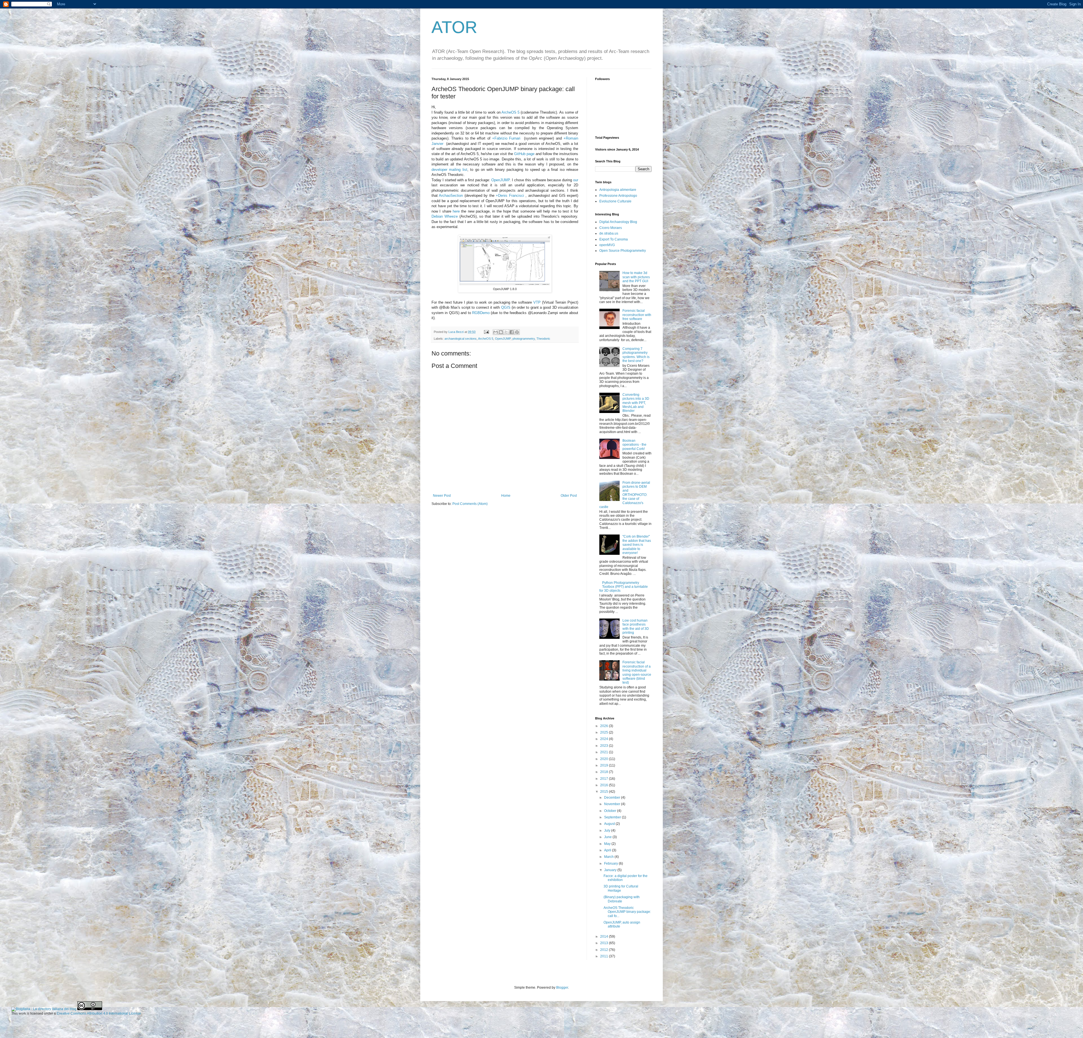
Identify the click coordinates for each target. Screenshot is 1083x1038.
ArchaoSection (451, 195)
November (612, 804)
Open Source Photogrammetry (622, 251)
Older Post (569, 496)
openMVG (607, 245)
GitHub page (524, 154)
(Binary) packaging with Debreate (622, 899)
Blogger (562, 988)
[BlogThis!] (501, 332)
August (610, 824)
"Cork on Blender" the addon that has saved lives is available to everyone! (636, 545)
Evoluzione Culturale (615, 201)
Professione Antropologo (618, 196)
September (613, 817)
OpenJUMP (500, 180)
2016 (604, 785)
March (609, 857)
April (608, 850)
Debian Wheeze (445, 216)
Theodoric (543, 338)
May (607, 844)
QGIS (505, 307)
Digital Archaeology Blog (618, 222)
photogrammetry (523, 338)
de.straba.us (608, 233)
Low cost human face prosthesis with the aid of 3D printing (635, 627)
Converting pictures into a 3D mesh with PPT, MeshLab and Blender (635, 403)
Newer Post (442, 496)
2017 (604, 779)
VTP (537, 302)
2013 (604, 943)
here (456, 211)
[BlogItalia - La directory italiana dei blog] (43, 1009)
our (575, 180)
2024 (604, 739)
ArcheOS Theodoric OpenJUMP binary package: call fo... (627, 912)
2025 (604, 732)
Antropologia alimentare (617, 190)
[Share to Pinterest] (517, 332)
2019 (604, 765)
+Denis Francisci (510, 195)
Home (505, 496)
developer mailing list (449, 169)
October (610, 811)
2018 (604, 772)
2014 (604, 936)
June (608, 837)
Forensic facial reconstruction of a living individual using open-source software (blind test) (636, 672)
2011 (604, 956)
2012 (604, 950)
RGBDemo (481, 313)
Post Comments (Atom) (470, 504)
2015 (604, 792)
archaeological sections (460, 338)
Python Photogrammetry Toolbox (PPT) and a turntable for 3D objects (623, 587)
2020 (604, 759)
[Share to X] (506, 332)
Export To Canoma (613, 239)
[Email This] (495, 332)
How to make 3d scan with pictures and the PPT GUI (636, 277)
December (612, 798)
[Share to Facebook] (511, 332)
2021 (604, 752)
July (607, 830)
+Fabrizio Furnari (506, 138)
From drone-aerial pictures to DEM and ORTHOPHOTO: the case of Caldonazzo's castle (624, 495)
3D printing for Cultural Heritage (621, 888)
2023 (604, 746)
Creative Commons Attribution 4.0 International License (99, 1013)
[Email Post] (486, 332)
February (611, 863)
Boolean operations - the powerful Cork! (634, 445)
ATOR (454, 27)
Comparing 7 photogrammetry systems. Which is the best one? (636, 355)
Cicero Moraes (610, 228)
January (610, 870)
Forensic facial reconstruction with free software (636, 315)
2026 (604, 726)
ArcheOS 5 (510, 112)
